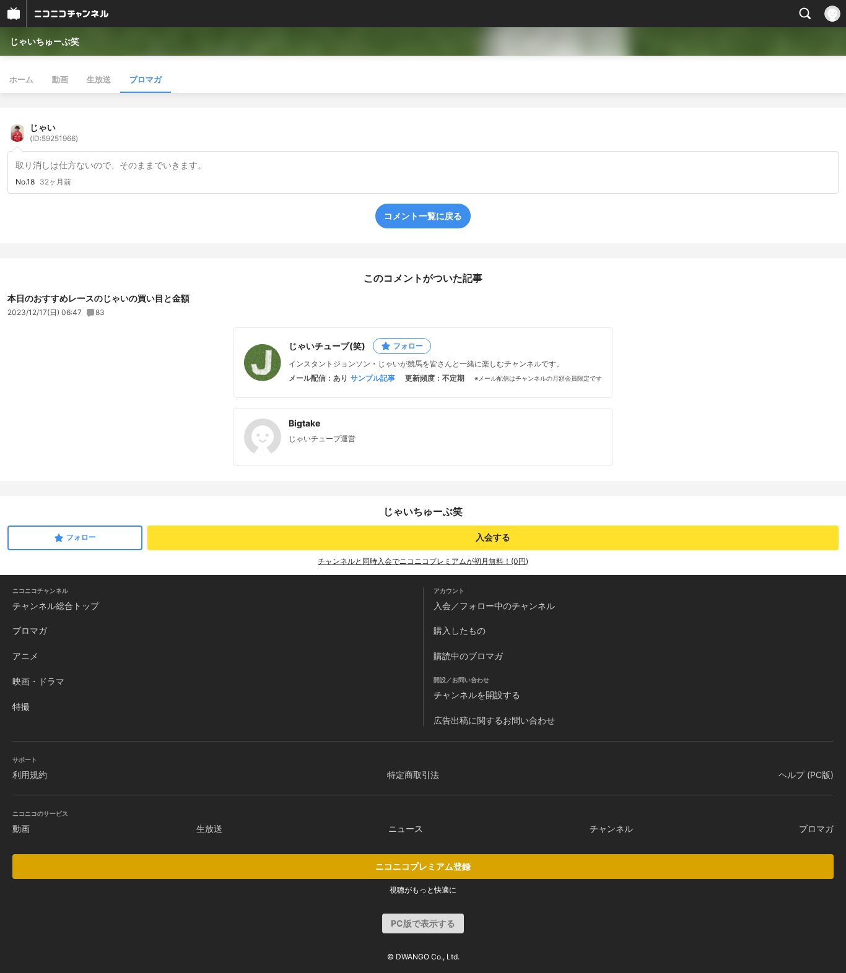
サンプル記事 (373, 378)
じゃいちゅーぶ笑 (44, 41)
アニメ (25, 656)
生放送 (99, 79)
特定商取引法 (413, 774)
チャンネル (611, 828)
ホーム (21, 79)
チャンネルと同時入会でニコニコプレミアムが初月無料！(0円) (423, 561)
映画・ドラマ (38, 681)
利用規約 (29, 774)
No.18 (25, 182)
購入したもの (460, 630)
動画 (60, 79)
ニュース (405, 828)
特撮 (21, 706)
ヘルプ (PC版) (806, 774)
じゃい (54, 132)
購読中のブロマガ (468, 656)
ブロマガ (145, 79)
